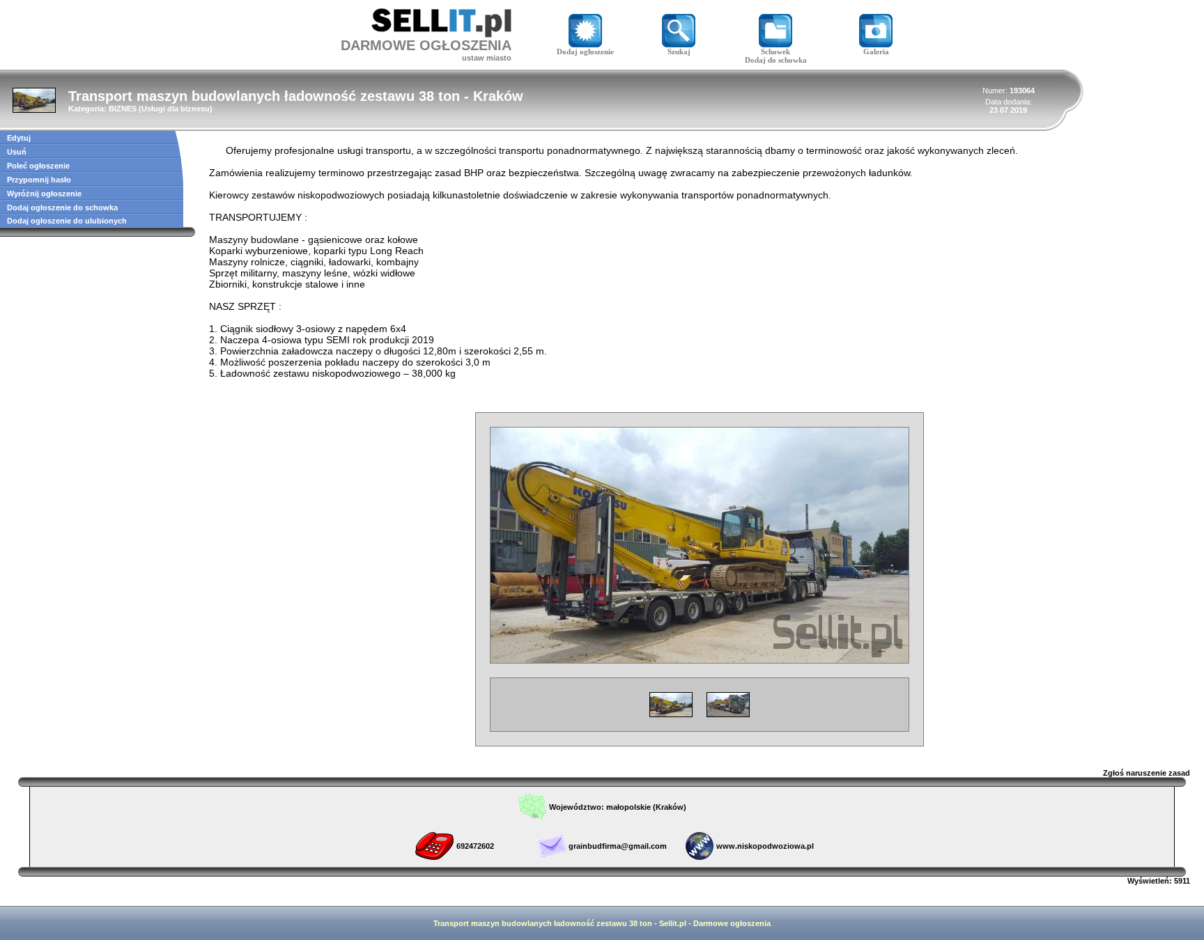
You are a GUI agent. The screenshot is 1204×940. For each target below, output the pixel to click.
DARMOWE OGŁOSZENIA (426, 45)
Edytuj (19, 138)
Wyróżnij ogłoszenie (44, 193)
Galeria (876, 51)
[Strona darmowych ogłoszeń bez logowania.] (441, 34)
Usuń (16, 152)
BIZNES (123, 108)
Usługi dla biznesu (175, 108)
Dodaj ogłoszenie (585, 51)
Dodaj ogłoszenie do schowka (62, 207)
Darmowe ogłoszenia (732, 923)
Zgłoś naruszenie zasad (1146, 773)
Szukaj (678, 51)
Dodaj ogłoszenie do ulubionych (67, 221)
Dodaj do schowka (776, 60)
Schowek (775, 51)
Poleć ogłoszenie (38, 166)
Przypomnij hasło (39, 179)
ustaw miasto (486, 58)
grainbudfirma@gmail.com (618, 846)
